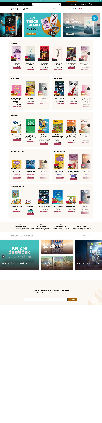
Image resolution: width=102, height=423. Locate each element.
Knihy (13, 8)
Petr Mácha (73, 138)
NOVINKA (13, 60)
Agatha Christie (44, 66)
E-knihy (19, 8)
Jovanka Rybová (82, 137)
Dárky (60, 8)
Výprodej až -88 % (56, 203)
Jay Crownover (30, 172)
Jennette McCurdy (85, 66)
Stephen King (44, 99)
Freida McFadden (73, 99)
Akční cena (54, 201)
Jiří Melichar (27, 137)
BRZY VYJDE (13, 95)
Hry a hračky (41, 8)
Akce (76, 8)
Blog (70, 8)
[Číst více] (42, 25)
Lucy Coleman (58, 208)
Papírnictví (55, 8)
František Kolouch (69, 137)
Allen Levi (58, 66)
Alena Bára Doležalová (56, 139)
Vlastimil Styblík (33, 137)
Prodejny (65, 8)
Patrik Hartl (17, 102)
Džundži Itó (71, 64)
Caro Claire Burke (30, 99)
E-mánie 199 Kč (57, 168)
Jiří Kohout (41, 139)
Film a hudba (48, 8)
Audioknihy (27, 8)
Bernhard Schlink (87, 172)
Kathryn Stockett (16, 172)
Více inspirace (86, 235)
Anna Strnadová (30, 66)
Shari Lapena (59, 99)
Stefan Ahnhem (85, 209)
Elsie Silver (17, 64)
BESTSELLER (13, 58)
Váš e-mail (27, 297)
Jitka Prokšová (41, 140)
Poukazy (35, 8)
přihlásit (73, 299)
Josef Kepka (47, 140)
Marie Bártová (87, 138)
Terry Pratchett (44, 172)
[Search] (59, 4)
